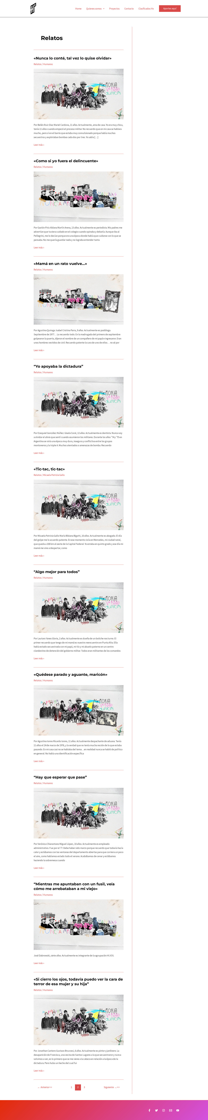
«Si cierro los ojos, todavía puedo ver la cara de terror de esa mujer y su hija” (78, 981)
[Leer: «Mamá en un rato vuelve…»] (79, 299)
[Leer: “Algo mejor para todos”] (79, 607)
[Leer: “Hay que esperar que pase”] (79, 812)
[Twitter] (156, 1110)
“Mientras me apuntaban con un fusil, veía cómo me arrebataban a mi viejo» (74, 886)
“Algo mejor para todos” (57, 572)
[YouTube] (177, 1110)
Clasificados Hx (146, 8)
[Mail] (170, 1110)
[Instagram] (163, 1110)
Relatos (37, 64)
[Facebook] (149, 1110)
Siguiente (110, 1087)
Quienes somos (94, 8)
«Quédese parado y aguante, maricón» (70, 674)
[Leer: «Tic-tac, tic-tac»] (79, 504)
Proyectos (114, 8)
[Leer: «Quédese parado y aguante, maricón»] (79, 710)
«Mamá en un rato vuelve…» (60, 263)
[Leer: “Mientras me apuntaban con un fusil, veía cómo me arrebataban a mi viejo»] (79, 924)
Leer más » (39, 144)
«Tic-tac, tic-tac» (49, 469)
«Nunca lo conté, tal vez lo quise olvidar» (72, 58)
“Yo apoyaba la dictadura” (58, 366)
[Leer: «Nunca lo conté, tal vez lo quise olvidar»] (79, 93)
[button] (103, 8)
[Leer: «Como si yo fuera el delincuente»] (79, 196)
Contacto (129, 8)
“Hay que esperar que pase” (60, 777)
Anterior (43, 1087)
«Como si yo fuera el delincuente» (66, 161)
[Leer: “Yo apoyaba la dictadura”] (79, 402)
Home (78, 8)
